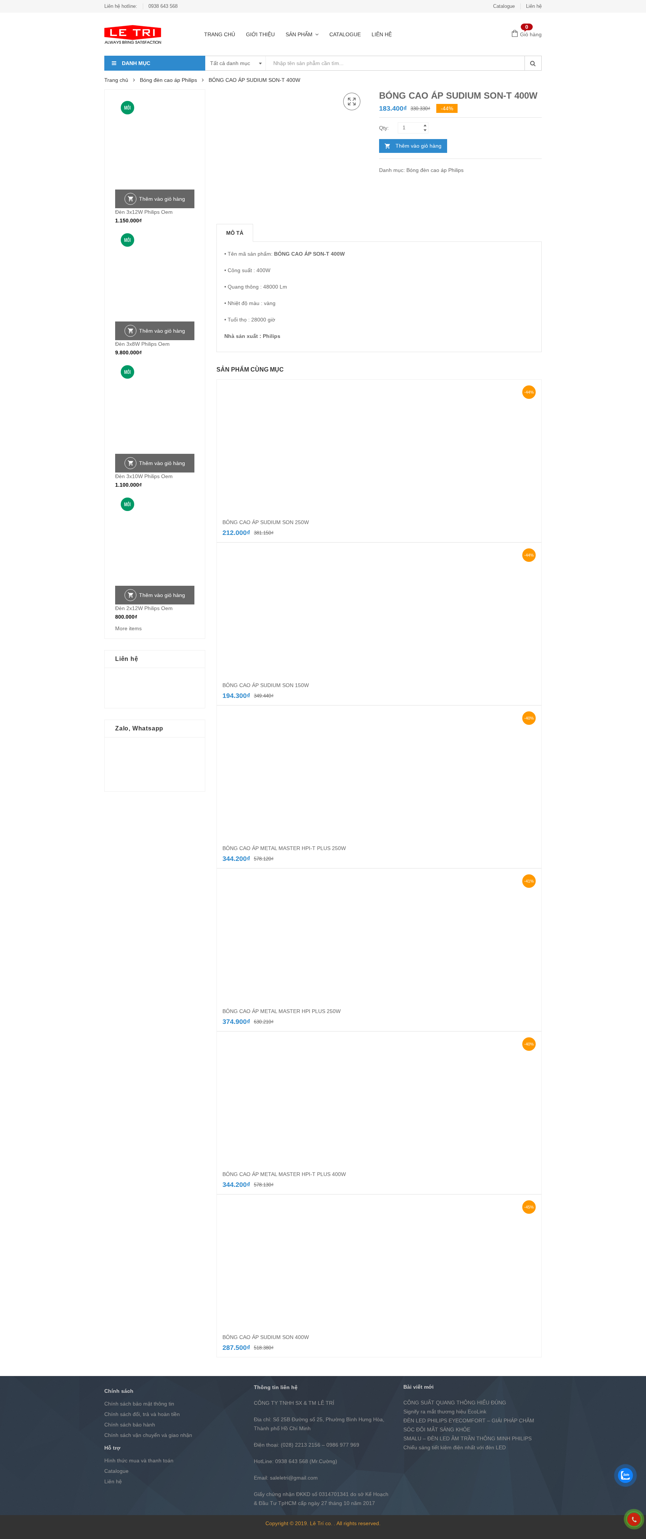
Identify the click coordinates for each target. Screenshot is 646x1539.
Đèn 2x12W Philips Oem (144, 608)
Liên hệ (534, 6)
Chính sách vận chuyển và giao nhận (148, 1435)
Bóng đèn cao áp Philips (168, 80)
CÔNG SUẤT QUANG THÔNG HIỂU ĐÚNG (454, 1403)
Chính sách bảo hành (129, 1425)
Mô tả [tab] (234, 233)
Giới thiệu (260, 34)
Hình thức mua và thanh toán (138, 1460)
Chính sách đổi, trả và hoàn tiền (142, 1414)
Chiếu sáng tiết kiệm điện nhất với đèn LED (454, 1447)
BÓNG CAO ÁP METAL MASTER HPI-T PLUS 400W (284, 1174)
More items (128, 628)
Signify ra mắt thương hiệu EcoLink (444, 1412)
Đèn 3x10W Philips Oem (144, 476)
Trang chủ (219, 34)
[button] (351, 101)
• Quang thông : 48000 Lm (255, 287)
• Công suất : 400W (247, 270)
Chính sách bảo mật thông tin (139, 1404)
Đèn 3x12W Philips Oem (144, 212)
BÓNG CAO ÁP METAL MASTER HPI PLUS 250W (281, 1011)
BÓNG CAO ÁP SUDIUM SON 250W (265, 522)
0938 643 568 (163, 6)
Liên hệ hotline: (120, 6)
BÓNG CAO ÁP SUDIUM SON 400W (265, 1337)
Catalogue (504, 6)
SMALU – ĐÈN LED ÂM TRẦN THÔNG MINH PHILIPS (467, 1438)
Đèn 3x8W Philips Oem (142, 344)
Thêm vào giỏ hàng (419, 146)
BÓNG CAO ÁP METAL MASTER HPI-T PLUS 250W (284, 848)
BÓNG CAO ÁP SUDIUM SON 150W (265, 685)
